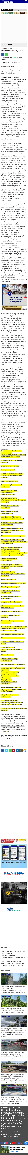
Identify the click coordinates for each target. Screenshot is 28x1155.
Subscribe (16, 1136)
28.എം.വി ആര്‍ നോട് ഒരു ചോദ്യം (11, 602)
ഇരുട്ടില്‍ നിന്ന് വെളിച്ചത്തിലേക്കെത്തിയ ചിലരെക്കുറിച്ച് (9, 681)
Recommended (6, 971)
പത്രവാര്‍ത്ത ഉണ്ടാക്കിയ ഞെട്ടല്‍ (13, 634)
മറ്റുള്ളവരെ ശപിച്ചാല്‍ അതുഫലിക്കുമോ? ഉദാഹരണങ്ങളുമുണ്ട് (9, 492)
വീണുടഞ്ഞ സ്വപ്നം (9, 579)
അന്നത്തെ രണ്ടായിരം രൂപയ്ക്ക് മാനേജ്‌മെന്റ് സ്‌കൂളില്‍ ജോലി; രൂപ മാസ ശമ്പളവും (12, 530)
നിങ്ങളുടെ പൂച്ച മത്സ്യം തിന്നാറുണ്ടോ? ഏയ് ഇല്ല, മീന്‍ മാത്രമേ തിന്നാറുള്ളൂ (13, 500)
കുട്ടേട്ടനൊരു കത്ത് (8, 470)
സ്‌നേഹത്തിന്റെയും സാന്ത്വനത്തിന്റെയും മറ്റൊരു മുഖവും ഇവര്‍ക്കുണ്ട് (13, 574)
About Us (16, 1132)
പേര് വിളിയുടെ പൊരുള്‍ (10, 481)
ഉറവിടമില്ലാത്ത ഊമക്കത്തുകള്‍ (13, 611)
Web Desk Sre (6, 62)
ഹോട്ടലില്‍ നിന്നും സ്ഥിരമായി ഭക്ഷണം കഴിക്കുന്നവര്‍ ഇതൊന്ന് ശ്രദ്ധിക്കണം (12, 566)
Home (3, 45)
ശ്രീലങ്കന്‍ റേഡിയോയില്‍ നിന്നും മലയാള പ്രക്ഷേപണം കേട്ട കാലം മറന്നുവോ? (12, 475)
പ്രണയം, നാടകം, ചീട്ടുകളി (10, 466)
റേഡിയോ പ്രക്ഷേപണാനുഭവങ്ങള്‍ (14, 638)
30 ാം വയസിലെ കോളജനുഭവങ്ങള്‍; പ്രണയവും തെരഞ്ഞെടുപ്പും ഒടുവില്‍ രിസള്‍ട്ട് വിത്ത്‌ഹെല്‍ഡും (14, 628)
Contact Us (4, 1134)
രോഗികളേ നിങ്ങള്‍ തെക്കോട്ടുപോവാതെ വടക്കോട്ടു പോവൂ (11, 649)
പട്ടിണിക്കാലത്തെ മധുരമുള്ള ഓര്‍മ (14, 536)
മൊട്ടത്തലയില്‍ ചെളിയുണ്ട (11, 457)
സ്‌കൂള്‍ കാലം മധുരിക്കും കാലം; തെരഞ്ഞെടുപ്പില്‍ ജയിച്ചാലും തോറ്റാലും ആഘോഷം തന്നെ (14, 541)
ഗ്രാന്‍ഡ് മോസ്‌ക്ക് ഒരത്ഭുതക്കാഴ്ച (14, 664)
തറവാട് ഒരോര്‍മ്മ (8, 655)
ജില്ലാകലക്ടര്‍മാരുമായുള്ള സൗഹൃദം (14, 583)
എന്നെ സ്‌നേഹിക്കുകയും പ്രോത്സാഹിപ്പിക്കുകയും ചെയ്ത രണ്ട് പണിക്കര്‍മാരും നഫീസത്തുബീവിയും (12, 702)
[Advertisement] (14, 29)
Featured (4, 948)
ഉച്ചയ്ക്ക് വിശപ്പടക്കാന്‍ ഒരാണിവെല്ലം (14, 455)
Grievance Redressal (6, 1136)
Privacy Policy (18, 1134)
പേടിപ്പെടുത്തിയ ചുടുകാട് (11, 587)
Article (10, 45)
